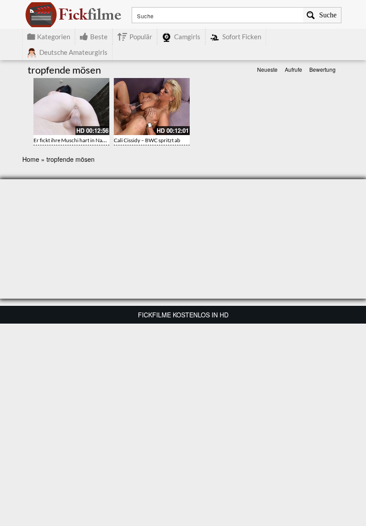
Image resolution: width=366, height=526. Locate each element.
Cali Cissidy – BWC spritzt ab (147, 140)
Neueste (267, 69)
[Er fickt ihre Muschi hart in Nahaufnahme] (71, 106)
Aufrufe (293, 69)
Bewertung (322, 69)
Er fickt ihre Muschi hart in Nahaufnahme (81, 140)
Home (30, 159)
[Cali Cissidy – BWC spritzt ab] (152, 106)
